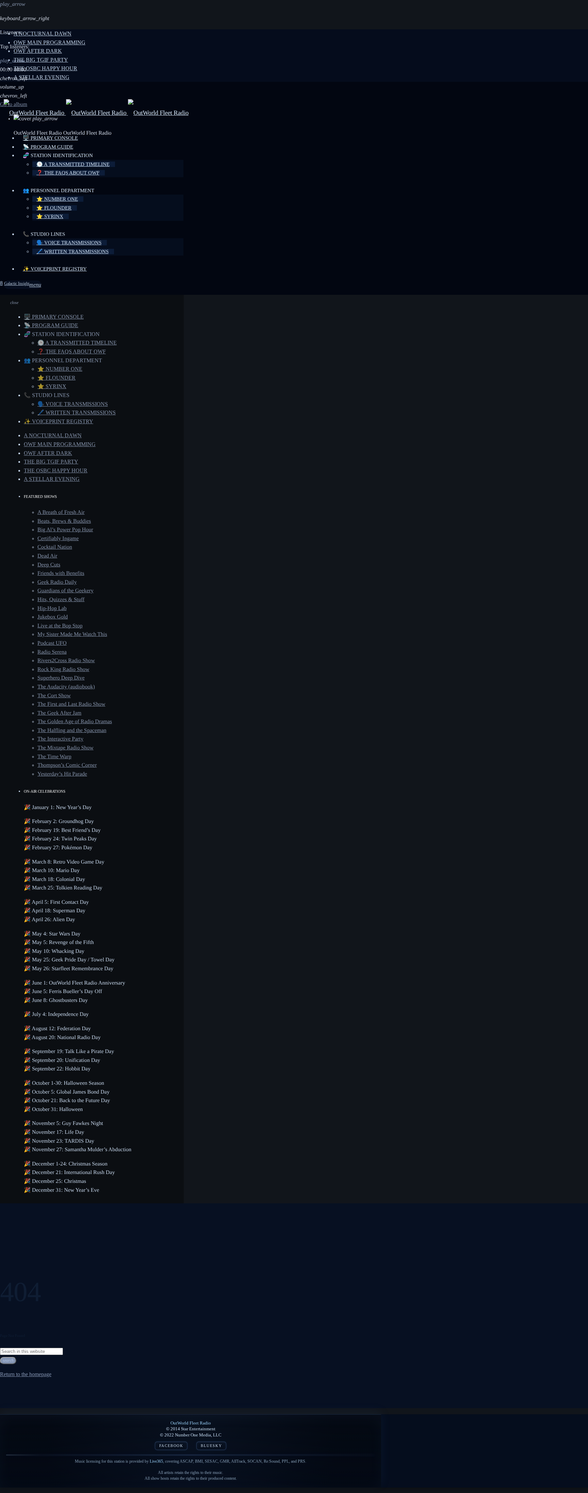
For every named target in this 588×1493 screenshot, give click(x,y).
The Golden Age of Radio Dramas (74, 722)
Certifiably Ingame (58, 539)
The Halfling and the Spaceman (72, 730)
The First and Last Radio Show (71, 704)
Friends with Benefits (60, 573)
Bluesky (211, 1446)
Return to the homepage (25, 1374)
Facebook (171, 1446)
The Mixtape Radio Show (65, 748)
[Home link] (96, 113)
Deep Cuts (48, 565)
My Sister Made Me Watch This (72, 634)
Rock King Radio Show (63, 669)
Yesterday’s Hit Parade (62, 774)
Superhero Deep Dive (61, 678)
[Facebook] (1, 283)
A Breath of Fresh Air (61, 512)
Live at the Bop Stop (59, 626)
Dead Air (47, 556)
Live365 (156, 1461)
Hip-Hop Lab (52, 608)
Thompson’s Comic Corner (67, 765)
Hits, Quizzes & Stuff (60, 600)
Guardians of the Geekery (65, 591)
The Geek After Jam (59, 713)
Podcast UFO (52, 643)
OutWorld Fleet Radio (190, 1423)
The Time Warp (54, 757)
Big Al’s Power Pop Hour (65, 530)
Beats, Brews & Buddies (64, 521)
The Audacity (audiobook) (66, 687)
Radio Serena (52, 652)
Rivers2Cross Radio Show (66, 661)
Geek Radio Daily (57, 582)
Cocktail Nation (54, 547)
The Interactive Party (60, 739)
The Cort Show (54, 696)
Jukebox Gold (52, 617)
